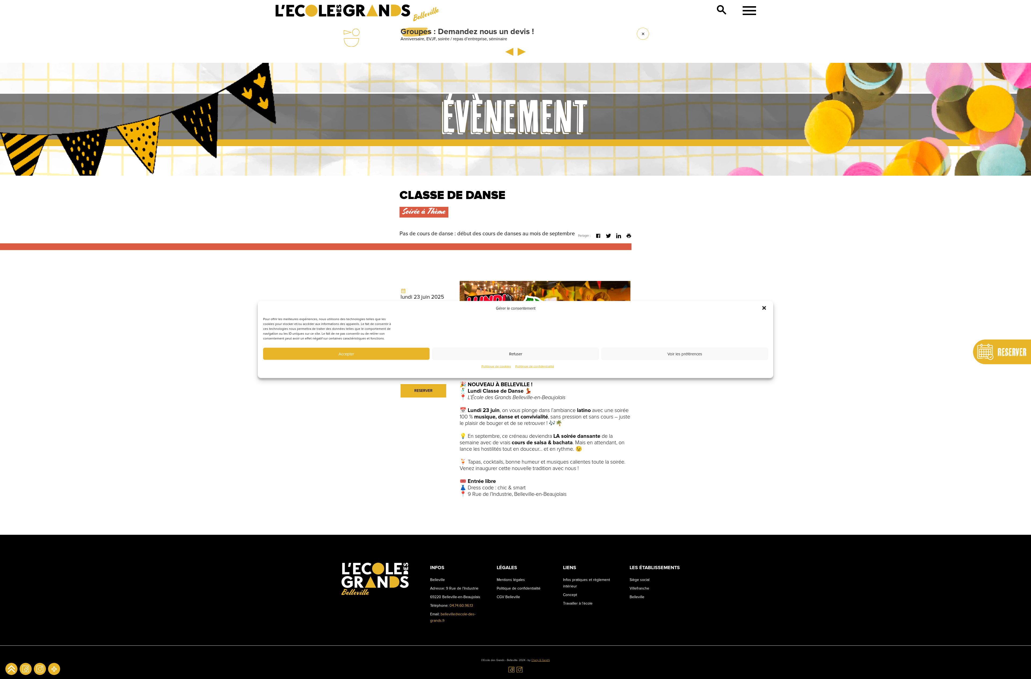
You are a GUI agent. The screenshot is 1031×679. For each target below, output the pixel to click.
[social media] (54, 669)
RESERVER (423, 390)
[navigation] (747, 10)
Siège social (639, 579)
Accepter (346, 353)
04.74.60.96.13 (461, 605)
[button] (764, 308)
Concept (570, 595)
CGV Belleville (508, 597)
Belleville (637, 597)
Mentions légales (511, 579)
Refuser (515, 353)
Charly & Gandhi (540, 660)
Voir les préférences (684, 353)
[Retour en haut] (11, 669)
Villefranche (639, 588)
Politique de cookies (496, 366)
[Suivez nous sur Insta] (40, 669)
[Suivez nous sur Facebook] (26, 669)
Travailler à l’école (578, 603)
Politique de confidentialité (534, 366)
